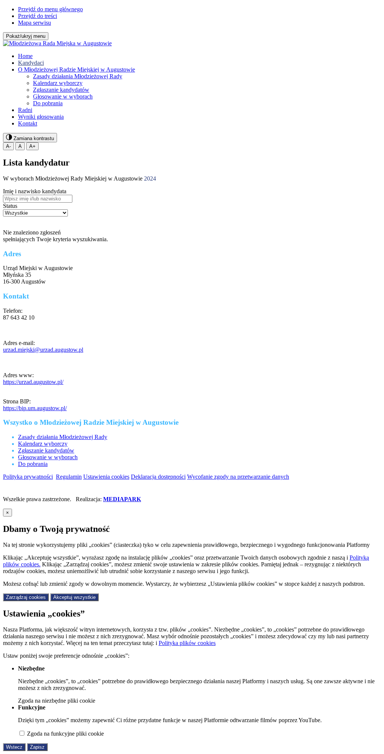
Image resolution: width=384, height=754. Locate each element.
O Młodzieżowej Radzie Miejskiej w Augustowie (76, 69)
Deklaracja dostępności (158, 476)
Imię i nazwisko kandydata (34, 191)
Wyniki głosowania (41, 116)
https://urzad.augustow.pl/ (33, 382)
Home (25, 56)
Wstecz (14, 747)
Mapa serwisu (34, 22)
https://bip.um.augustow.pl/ (35, 408)
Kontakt (27, 123)
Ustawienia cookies (106, 476)
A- (8, 146)
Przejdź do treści (37, 16)
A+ (32, 146)
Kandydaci (31, 63)
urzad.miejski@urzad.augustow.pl (43, 349)
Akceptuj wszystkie (74, 597)
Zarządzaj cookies (26, 597)
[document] (192, 630)
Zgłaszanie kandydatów (61, 90)
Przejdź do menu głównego (50, 9)
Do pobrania (48, 103)
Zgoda (56, 700)
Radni (25, 110)
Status (10, 206)
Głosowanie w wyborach (63, 96)
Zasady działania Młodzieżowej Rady (77, 76)
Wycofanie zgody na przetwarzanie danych (238, 476)
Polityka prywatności (28, 476)
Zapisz (37, 747)
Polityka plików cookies (187, 643)
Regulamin (69, 476)
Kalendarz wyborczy (57, 83)
